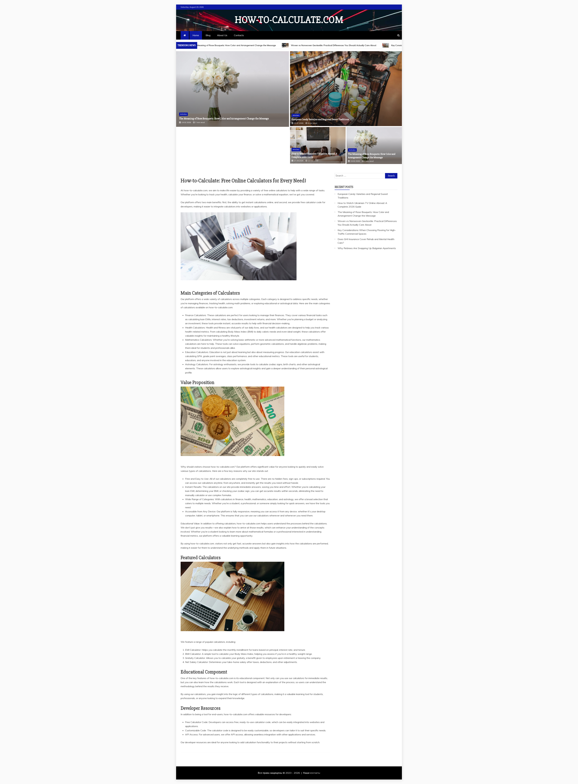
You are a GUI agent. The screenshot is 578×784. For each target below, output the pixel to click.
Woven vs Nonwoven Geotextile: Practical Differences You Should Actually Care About (257, 45)
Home (196, 35)
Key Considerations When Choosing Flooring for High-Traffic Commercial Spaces (355, 45)
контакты (315, 772)
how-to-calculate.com (289, 20)
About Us (222, 35)
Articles (183, 114)
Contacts (239, 35)
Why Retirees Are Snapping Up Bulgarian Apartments (367, 248)
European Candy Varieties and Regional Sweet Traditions (320, 119)
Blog (208, 35)
